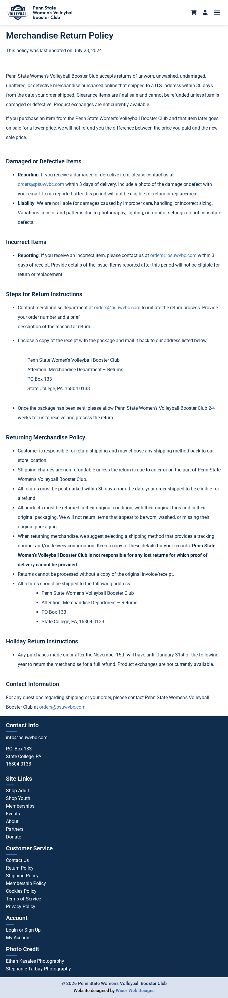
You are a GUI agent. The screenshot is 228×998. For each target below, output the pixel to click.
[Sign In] (205, 12)
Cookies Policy (21, 891)
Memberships (20, 806)
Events (13, 814)
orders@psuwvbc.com (41, 184)
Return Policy (20, 868)
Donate (13, 837)
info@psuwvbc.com (27, 737)
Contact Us (17, 860)
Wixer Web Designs (135, 990)
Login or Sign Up (23, 930)
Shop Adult (17, 790)
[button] (217, 12)
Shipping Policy (22, 876)
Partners (14, 829)
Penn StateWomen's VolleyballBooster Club (53, 12)
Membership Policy (26, 883)
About (12, 821)
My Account (18, 937)
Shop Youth (18, 798)
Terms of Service (23, 899)
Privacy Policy (20, 906)
